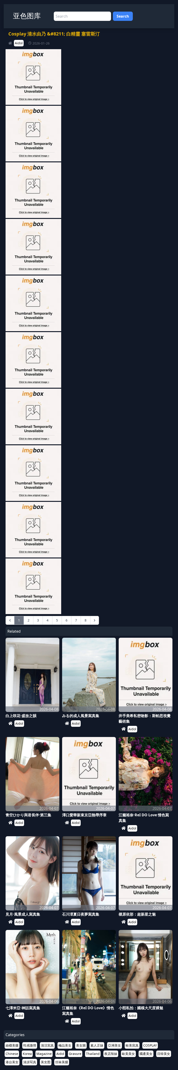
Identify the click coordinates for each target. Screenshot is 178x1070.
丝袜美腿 (61, 1062)
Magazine (44, 1053)
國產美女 (146, 1053)
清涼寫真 (47, 1045)
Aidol (19, 43)
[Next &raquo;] (94, 620)
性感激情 (29, 1045)
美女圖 (81, 1045)
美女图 (46, 1062)
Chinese (12, 1053)
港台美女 (12, 1062)
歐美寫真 (132, 1045)
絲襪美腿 (12, 1045)
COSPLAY (150, 1045)
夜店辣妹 (110, 1053)
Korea (27, 1053)
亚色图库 (27, 15)
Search (123, 16)
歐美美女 (128, 1053)
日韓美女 (163, 1053)
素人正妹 (96, 1045)
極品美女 (64, 1045)
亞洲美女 (114, 1045)
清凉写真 (29, 1062)
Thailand (93, 1053)
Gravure (75, 1053)
